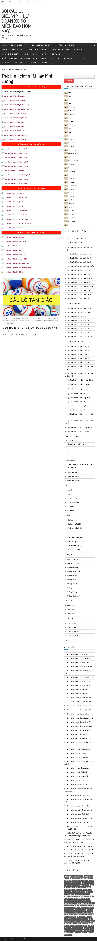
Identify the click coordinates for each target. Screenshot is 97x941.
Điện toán (68, 58)
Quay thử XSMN (71, 214)
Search (69, 81)
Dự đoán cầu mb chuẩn (66, 45)
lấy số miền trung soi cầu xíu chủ (78, 384)
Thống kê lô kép (71, 175)
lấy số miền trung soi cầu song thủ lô (80, 380)
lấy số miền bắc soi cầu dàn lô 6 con (79, 298)
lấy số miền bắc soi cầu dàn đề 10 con (80, 286)
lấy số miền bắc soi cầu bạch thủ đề (79, 258)
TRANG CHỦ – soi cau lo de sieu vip (14, 45)
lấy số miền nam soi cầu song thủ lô (79, 428)
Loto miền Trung (71, 207)
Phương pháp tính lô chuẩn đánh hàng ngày (78, 901)
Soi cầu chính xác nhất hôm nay (78, 919)
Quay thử (32, 63)
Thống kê (5, 63)
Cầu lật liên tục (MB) (72, 153)
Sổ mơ (44, 63)
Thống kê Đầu (71, 178)
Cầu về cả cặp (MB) (71, 157)
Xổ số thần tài (71, 146)
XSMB (69, 92)
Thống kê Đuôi (71, 182)
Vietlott (54, 58)
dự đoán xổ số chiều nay (73, 890)
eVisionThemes (35, 939)
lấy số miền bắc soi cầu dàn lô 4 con (79, 294)
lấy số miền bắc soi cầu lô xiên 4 (78, 324)
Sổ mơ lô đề (78, 49)
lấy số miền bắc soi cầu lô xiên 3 (78, 320)
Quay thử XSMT (71, 217)
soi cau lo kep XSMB (72, 908)
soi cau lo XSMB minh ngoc (77, 914)
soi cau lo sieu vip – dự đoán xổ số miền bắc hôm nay (17, 21)
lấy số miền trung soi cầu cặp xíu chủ (79, 350)
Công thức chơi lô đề (60, 49)
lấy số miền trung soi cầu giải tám (79, 358)
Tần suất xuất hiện (72, 192)
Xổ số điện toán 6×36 (74, 528)
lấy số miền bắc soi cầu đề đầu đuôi (42, 2)
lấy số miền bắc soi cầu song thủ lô (79, 332)
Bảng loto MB (71, 606)
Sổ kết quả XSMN (71, 110)
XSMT (69, 100)
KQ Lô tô (18, 63)
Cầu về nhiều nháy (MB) (73, 160)
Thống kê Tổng (71, 189)
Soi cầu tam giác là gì (26, 320)
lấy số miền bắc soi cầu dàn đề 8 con (79, 282)
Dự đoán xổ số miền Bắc (82, 894)
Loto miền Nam (71, 203)
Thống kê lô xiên (71, 171)
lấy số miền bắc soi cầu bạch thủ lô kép (80, 266)
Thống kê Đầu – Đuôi (72, 185)
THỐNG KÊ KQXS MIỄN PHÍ (10, 54)
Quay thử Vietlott (71, 221)
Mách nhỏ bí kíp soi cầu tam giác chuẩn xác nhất (30, 328)
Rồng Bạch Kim (70, 903)
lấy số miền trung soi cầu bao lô (78, 346)
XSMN (69, 96)
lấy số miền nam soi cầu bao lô (77, 394)
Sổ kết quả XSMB (71, 107)
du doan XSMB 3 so (82, 885)
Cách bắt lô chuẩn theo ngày (74, 876)
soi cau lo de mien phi (87, 905)
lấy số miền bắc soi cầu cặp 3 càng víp (80, 270)
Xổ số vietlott (71, 117)
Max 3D (69, 128)
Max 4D (69, 132)
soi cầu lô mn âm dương (86, 921)
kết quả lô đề (84, 896)
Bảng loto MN (72, 610)
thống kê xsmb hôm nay (80, 930)
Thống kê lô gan (71, 167)
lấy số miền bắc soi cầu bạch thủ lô (79, 262)
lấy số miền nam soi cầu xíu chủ (78, 431)
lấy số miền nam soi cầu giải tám (78, 406)
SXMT (44, 54)
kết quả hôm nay (57, 54)
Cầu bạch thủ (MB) (72, 150)
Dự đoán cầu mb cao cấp (41, 45)
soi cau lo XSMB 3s (87, 908)
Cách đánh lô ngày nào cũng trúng (82, 878)
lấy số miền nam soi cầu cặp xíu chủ (79, 398)
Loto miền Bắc (71, 200)
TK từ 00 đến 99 (71, 196)
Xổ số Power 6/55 (71, 125)
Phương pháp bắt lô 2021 (82, 898)
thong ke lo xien (77, 928)
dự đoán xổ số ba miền (83, 887)
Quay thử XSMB (71, 210)
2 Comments (11, 323)
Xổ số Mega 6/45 (71, 121)
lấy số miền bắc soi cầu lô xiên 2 (78, 316)
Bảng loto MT (71, 614)
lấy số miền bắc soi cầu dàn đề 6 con (79, 278)
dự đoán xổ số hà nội (78, 892)
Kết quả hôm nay (71, 103)
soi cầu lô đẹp (70, 923)
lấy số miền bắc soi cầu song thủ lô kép (80, 336)
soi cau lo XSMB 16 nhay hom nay (75, 910)
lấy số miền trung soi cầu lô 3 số (78, 362)
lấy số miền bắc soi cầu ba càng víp (79, 254)
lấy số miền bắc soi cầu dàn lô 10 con (79, 290)
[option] (47, 2)
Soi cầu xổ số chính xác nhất (78, 926)
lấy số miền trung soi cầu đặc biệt (78, 354)
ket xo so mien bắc (71, 896)
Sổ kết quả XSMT (71, 114)
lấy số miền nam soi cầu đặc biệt (78, 402)
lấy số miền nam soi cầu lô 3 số (77, 410)
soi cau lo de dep (84, 903)
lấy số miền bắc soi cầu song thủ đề (79, 328)
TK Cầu (81, 58)
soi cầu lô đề (81, 923)
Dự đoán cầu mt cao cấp (11, 49)
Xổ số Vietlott (71, 506)
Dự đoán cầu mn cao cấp (36, 49)
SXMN (35, 54)
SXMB (26, 54)
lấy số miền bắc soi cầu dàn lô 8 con (79, 308)
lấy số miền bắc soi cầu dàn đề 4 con (79, 274)
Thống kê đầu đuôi (71, 164)
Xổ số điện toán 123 (72, 142)
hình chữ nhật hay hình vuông (38, 318)
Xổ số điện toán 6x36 (72, 139)
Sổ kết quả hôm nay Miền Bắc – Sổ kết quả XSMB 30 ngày (23, 58)
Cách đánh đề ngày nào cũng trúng (76, 881)
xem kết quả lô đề (79, 932)
